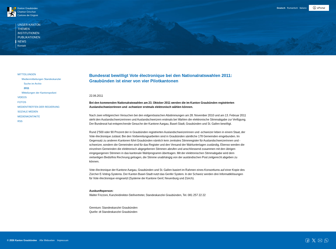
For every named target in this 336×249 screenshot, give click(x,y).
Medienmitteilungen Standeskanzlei (41, 79)
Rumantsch (292, 8)
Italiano (303, 8)
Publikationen (29, 37)
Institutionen (28, 33)
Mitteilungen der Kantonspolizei (39, 92)
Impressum (62, 240)
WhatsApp (326, 240)
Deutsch (281, 8)
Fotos (22, 102)
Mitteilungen (27, 74)
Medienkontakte (29, 116)
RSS (20, 121)
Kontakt (22, 45)
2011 (26, 88)
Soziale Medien (28, 111)
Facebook (307, 240)
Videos (22, 97)
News (22, 41)
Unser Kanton (29, 24)
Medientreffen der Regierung (38, 106)
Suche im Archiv (32, 83)
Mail (320, 240)
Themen (24, 29)
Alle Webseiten (47, 240)
